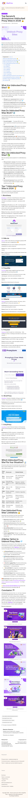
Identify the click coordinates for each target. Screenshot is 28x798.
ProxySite (4, 270)
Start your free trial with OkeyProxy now (11, 585)
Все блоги (4, 775)
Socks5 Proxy (4, 784)
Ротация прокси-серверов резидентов (10, 759)
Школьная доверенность (7, 782)
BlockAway (4, 197)
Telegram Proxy (5, 778)
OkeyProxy (16, 547)
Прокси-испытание (6, 777)
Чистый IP (4, 780)
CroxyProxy (4, 427)
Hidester (3, 301)
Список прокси (4, 13)
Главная (3, 7)
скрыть (11, 56)
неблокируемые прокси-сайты (7, 722)
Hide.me (3, 240)
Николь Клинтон (8, 729)
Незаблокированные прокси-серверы (8, 720)
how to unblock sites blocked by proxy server (10, 716)
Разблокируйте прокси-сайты (7, 718)
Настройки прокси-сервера (7, 786)
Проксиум (4, 332)
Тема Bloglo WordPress (14, 795)
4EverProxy (4, 398)
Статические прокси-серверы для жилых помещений (13, 761)
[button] (8, 735)
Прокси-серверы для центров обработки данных (12, 763)
